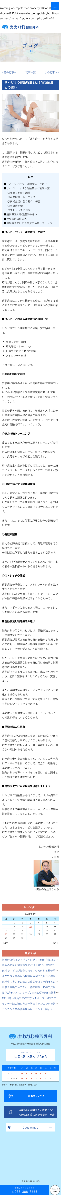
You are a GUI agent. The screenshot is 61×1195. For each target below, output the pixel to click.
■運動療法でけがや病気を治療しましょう (28, 223)
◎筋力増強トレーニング (21, 197)
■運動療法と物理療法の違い (20, 214)
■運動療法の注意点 (15, 218)
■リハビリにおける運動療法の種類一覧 (27, 188)
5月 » (55, 942)
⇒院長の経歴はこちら (46, 889)
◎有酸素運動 (15, 205)
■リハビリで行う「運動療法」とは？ (25, 184)
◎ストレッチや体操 (18, 210)
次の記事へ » (52, 72)
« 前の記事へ (9, 72)
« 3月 (5, 942)
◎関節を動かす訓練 (18, 192)
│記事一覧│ (30, 72)
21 (6, 934)
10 (30, 926)
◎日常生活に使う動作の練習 (23, 201)
